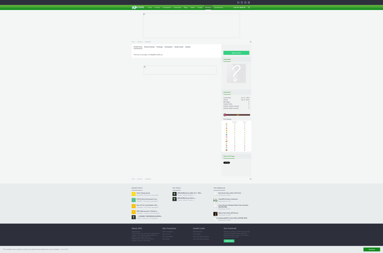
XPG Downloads (167, 236)
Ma (133, 194)
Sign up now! (236, 53)
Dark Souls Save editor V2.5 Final (229, 193)
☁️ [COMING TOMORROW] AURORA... (149, 216)
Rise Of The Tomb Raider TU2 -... (148, 205)
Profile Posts (138, 47)
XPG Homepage (167, 231)
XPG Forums (166, 234)
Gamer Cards (179, 47)
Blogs (186, 7)
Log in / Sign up (239, 7)
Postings (160, 47)
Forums (157, 7)
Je (133, 200)
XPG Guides (197, 234)
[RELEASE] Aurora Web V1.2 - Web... (190, 193)
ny (133, 206)
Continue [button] (372, 249)
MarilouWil (140, 195)
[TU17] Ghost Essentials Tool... (147, 199)
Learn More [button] (64, 249)
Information (169, 47)
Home (150, 7)
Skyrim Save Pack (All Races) (228, 213)
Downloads (177, 7)
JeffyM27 (139, 201)
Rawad (139, 218)
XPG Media (166, 239)
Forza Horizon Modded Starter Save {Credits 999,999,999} (233, 206)
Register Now (229, 241)
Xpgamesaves (136, 231)
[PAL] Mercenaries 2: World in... (147, 211)
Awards (187, 47)
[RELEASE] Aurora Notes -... (187, 198)
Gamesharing (218, 7)
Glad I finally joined (143, 193)
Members (208, 7)
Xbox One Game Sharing (201, 236)
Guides (200, 7)
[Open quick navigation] (250, 41)
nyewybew (140, 207)
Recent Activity (149, 47)
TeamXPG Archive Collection (228, 199)
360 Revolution (197, 231)
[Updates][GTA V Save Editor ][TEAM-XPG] (232, 218)
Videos (193, 7)
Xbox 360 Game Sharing (201, 239)
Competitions (167, 7)
